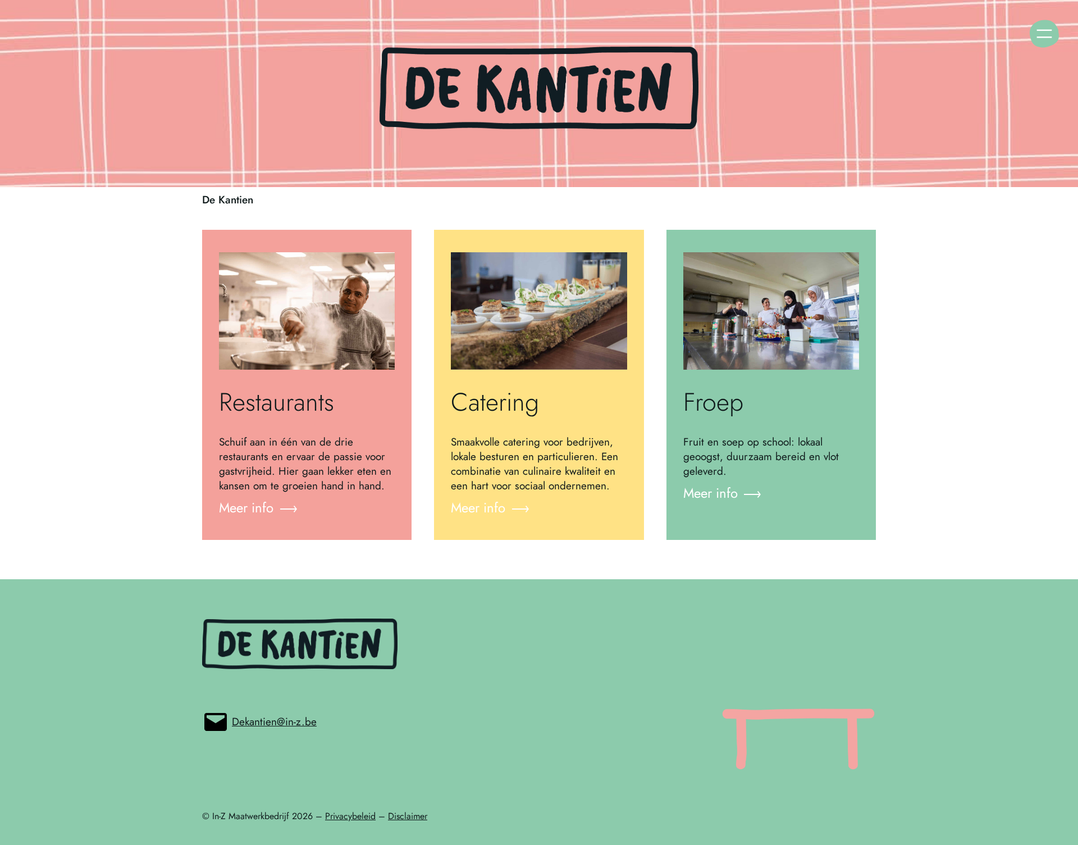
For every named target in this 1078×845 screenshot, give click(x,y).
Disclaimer (407, 816)
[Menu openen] (1044, 33)
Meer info (246, 508)
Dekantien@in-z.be (274, 721)
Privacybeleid (350, 816)
